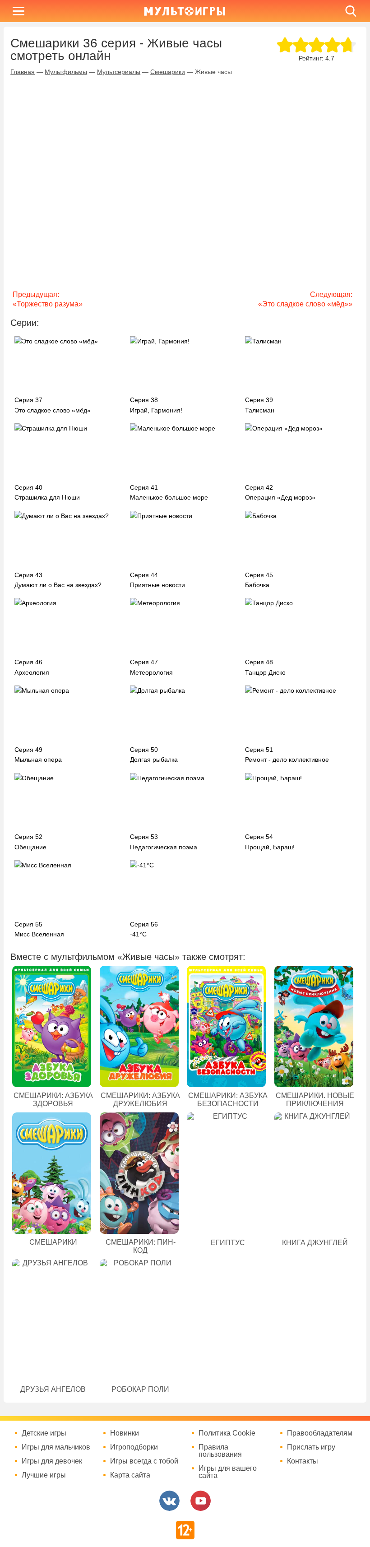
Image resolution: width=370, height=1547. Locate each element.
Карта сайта (130, 1475)
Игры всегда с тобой (144, 1461)
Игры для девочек (52, 1461)
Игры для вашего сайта (228, 1472)
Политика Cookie (227, 1433)
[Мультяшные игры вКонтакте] (169, 1501)
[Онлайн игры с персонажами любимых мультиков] (184, 11)
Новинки (124, 1433)
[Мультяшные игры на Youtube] (200, 1501)
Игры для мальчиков (56, 1447)
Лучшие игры (44, 1475)
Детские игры (44, 1433)
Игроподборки (134, 1447)
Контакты (302, 1461)
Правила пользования (220, 1451)
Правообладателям (319, 1433)
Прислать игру (311, 1447)
